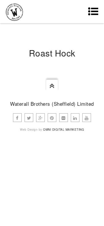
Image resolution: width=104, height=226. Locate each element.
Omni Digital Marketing (63, 129)
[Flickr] (63, 117)
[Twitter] (29, 117)
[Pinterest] (52, 117)
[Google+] (40, 117)
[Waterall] (14, 11)
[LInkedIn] (75, 117)
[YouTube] (86, 117)
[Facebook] (17, 117)
